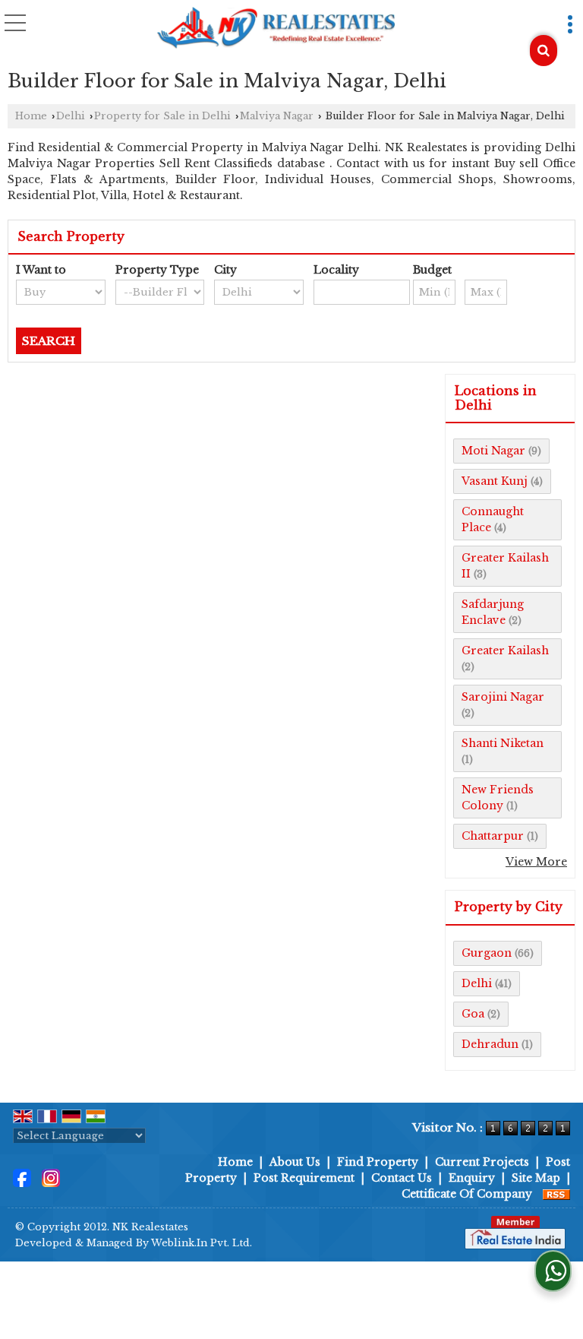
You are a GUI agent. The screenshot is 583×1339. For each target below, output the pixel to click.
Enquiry (472, 1178)
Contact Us (401, 1178)
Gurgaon (487, 953)
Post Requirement (304, 1178)
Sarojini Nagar (503, 697)
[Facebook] (22, 1177)
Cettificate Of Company (467, 1194)
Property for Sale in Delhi (162, 116)
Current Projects (482, 1162)
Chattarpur (493, 836)
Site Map (536, 1178)
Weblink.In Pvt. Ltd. (201, 1243)
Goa (473, 1014)
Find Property (377, 1162)
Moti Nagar (493, 450)
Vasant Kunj (495, 481)
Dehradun (490, 1044)
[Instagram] (51, 1177)
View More (536, 862)
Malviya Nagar (277, 116)
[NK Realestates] (275, 29)
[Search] (543, 50)
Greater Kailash (505, 650)
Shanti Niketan (503, 743)
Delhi (70, 116)
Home (31, 116)
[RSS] (556, 1194)
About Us (294, 1162)
